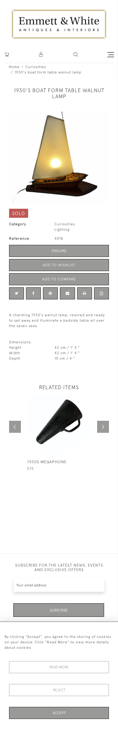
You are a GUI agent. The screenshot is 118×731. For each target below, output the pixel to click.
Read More (59, 667)
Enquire (59, 251)
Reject (59, 690)
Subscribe (59, 610)
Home (14, 67)
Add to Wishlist (59, 265)
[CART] (7, 54)
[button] (76, 54)
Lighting (62, 229)
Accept (59, 713)
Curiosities (35, 67)
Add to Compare (59, 279)
